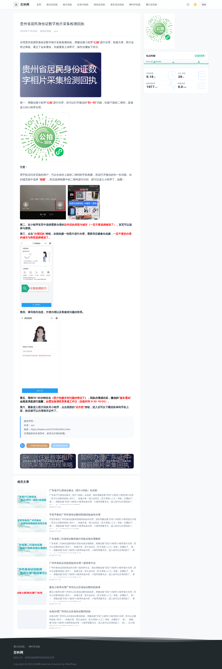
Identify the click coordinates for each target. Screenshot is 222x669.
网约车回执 (135, 4)
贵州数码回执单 (60, 445)
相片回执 (67, 4)
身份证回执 (99, 4)
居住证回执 (52, 4)
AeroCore (46, 664)
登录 (204, 4)
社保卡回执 (83, 4)
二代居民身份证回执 (37, 445)
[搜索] (188, 4)
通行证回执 (151, 4)
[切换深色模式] (195, 4)
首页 (39, 4)
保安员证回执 (117, 4)
